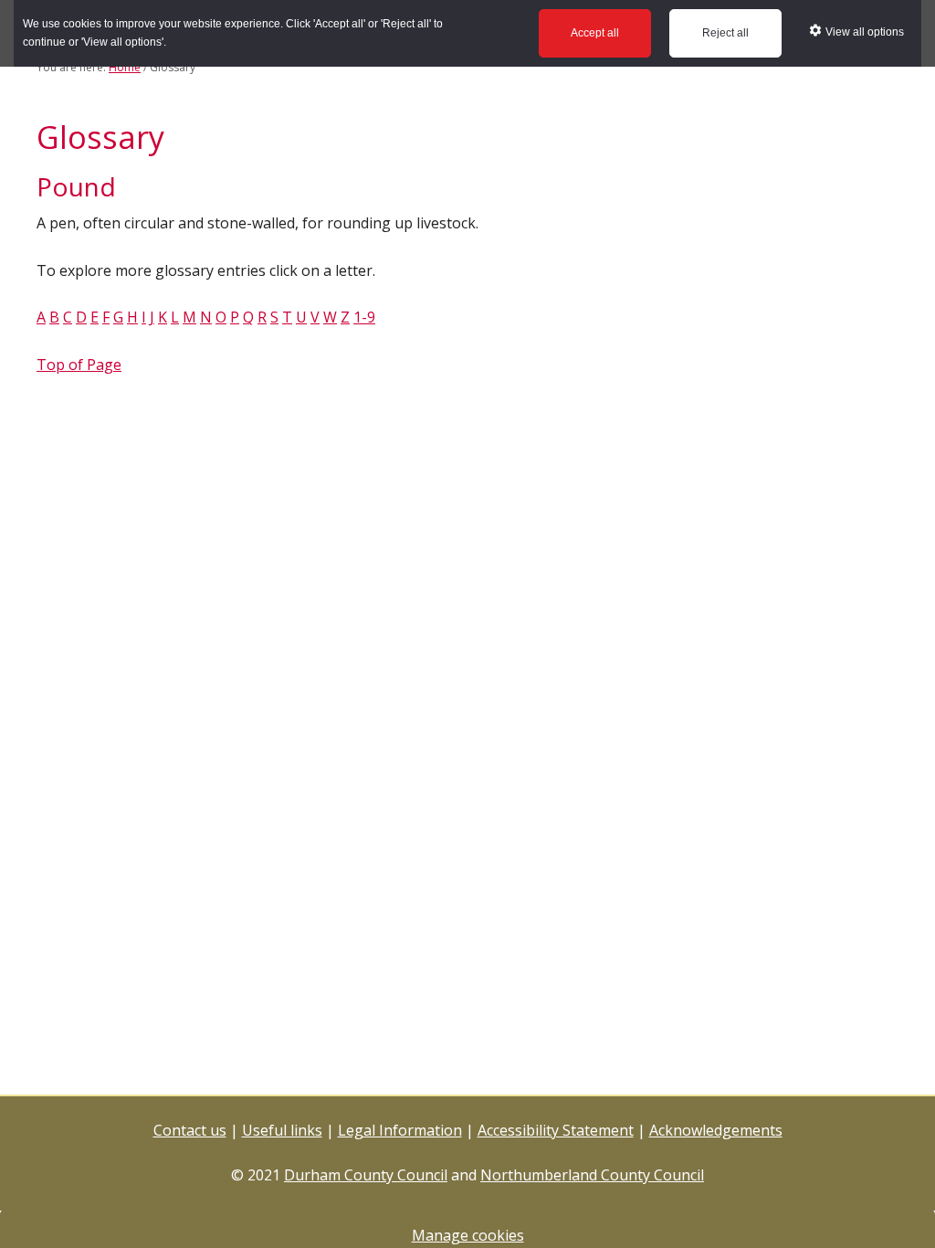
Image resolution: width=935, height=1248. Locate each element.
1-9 (364, 317)
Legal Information (400, 1130)
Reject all (725, 32)
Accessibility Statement (556, 1130)
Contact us (189, 1130)
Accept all (595, 32)
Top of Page (79, 364)
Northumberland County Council (592, 1175)
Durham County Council (365, 1175)
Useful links (282, 1130)
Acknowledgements (716, 1130)
